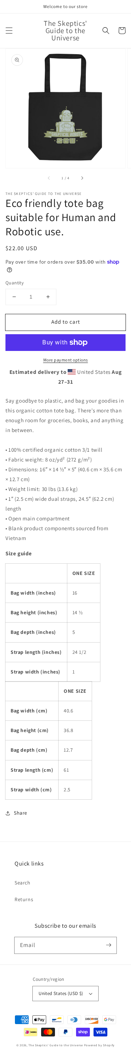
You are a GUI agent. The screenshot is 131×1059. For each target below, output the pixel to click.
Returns (24, 899)
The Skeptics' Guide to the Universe (55, 1045)
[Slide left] (49, 178)
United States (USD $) (61, 993)
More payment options (65, 360)
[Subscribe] (108, 945)
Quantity (14, 283)
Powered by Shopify (99, 1045)
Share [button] (20, 813)
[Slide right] (82, 178)
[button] (9, 31)
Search (23, 882)
